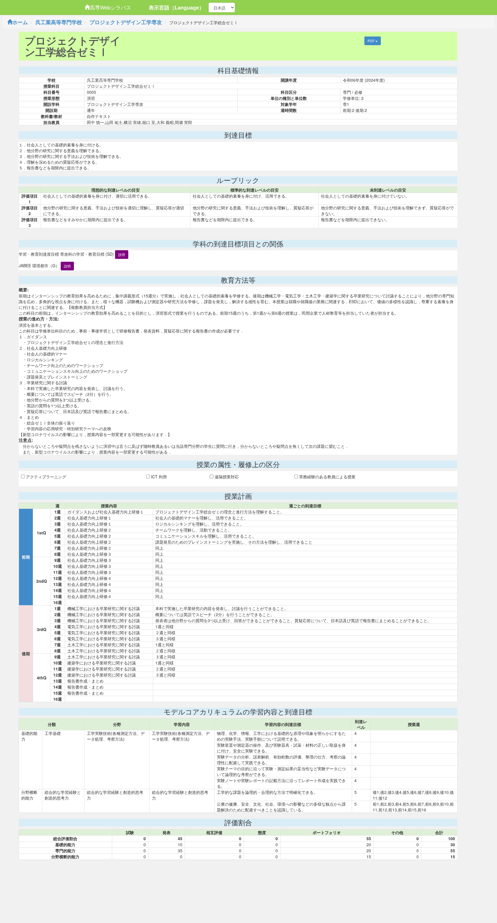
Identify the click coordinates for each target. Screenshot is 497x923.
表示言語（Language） (176, 7)
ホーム (20, 22)
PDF (371, 40)
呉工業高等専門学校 (58, 22)
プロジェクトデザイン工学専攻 (125, 22)
